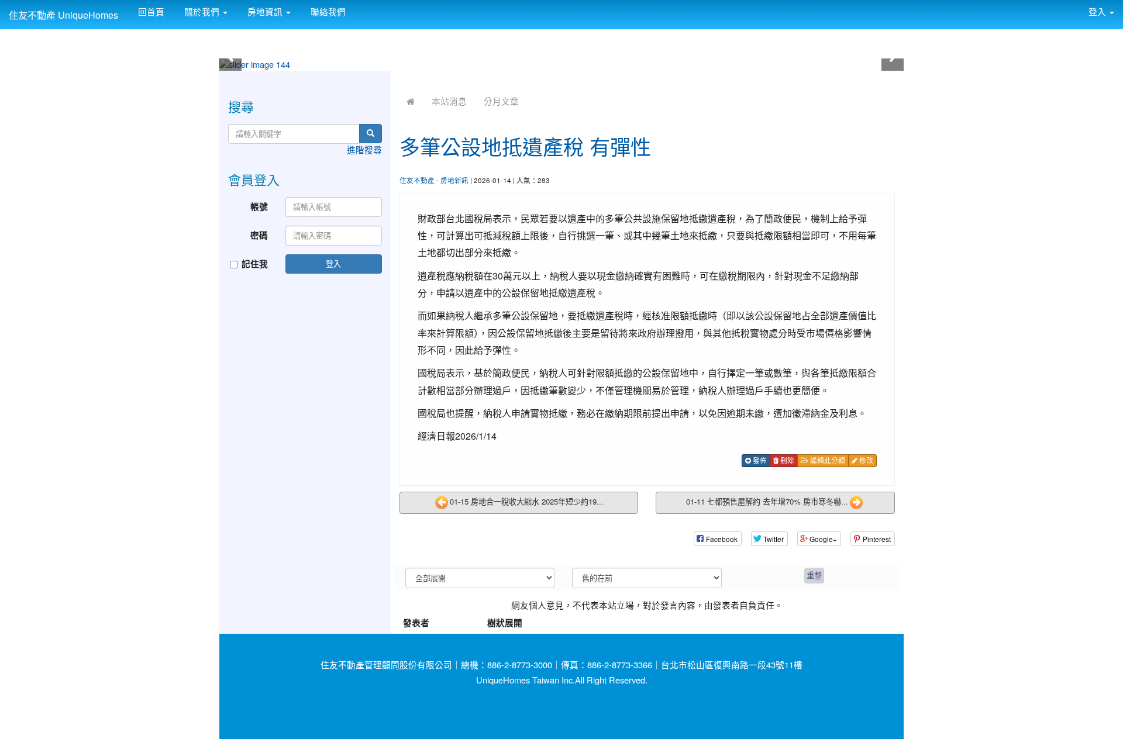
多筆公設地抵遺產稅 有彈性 (525, 146)
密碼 (259, 235)
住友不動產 (417, 180)
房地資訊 (265, 11)
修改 (865, 460)
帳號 (259, 207)
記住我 (255, 264)
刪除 (786, 460)
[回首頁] (410, 101)
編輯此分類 (826, 460)
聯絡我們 (327, 11)
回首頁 (150, 11)
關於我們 (202, 11)
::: (357, 7)
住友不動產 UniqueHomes (63, 15)
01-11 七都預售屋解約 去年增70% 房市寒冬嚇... (767, 501)
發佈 (759, 460)
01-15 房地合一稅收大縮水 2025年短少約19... (527, 501)
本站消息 (449, 101)
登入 (333, 263)
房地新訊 (454, 180)
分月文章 (501, 101)
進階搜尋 (364, 149)
